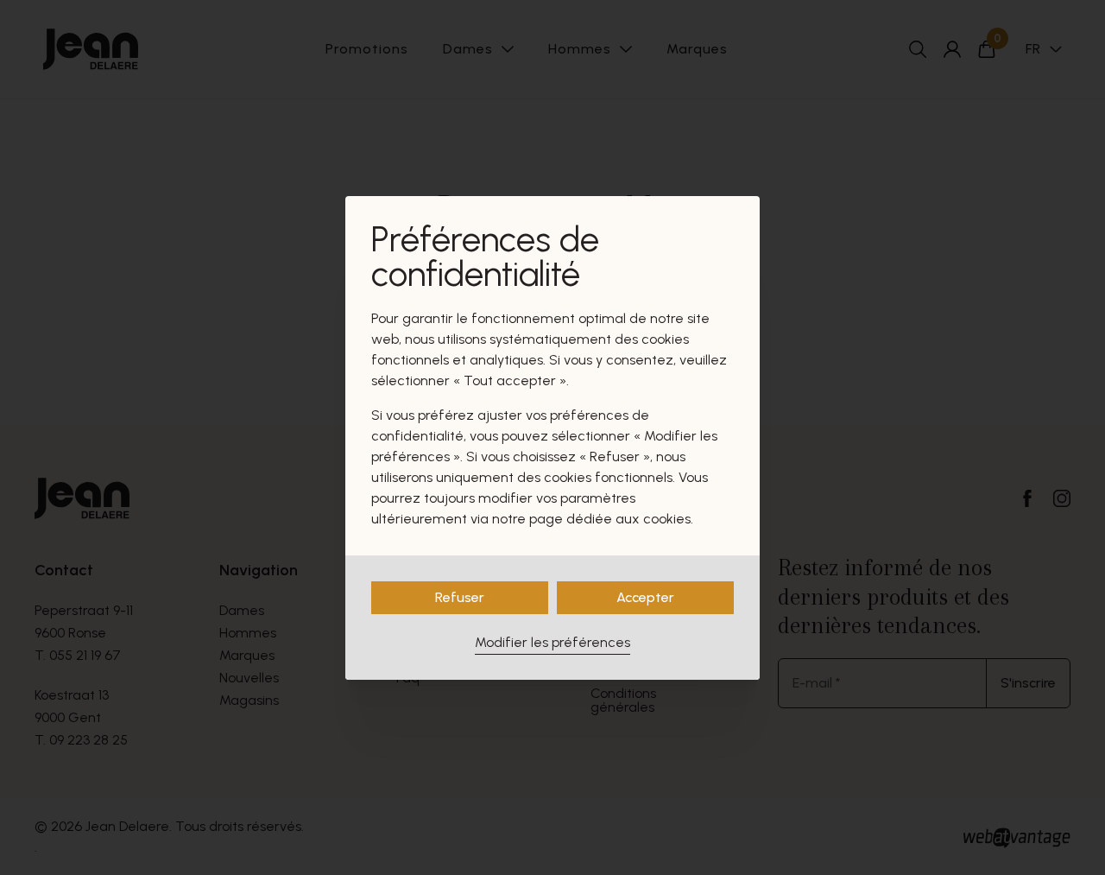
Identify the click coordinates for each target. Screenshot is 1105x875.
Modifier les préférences (552, 642)
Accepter (645, 597)
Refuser (459, 597)
